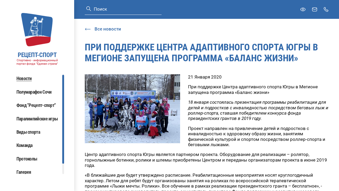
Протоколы (26, 159)
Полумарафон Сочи (34, 92)
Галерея (23, 172)
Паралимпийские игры (37, 118)
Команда (24, 145)
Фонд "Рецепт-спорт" (36, 105)
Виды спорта (28, 132)
